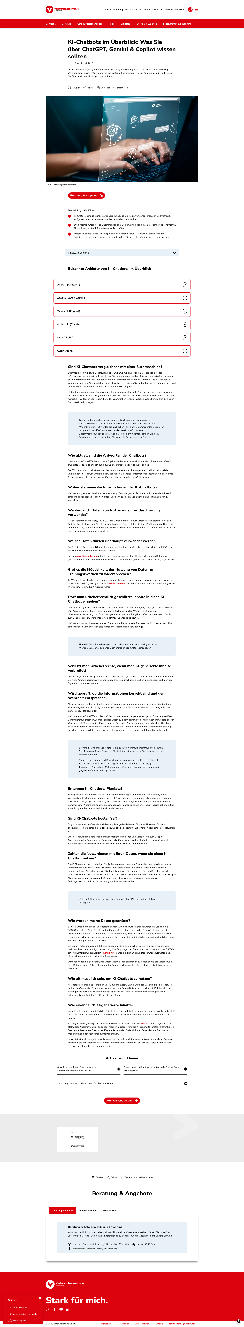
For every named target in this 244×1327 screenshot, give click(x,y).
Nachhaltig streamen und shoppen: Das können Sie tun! (85, 1083)
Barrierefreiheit (142, 1323)
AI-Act (144, 1023)
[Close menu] (40, 1298)
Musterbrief (108, 952)
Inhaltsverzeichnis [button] (78, 252)
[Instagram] (47, 1309)
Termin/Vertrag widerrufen (182, 1323)
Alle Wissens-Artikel (119, 1100)
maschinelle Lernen (87, 556)
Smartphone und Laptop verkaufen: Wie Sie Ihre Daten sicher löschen (152, 1069)
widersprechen (117, 583)
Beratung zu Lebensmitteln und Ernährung (95, 1227)
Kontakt (159, 1323)
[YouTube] (61, 1309)
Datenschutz (123, 1323)
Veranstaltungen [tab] (88, 1210)
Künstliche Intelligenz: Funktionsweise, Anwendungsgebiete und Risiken (76, 1069)
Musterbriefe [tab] (110, 1210)
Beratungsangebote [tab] (62, 1210)
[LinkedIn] (67, 1309)
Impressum (106, 1323)
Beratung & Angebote (84, 195)
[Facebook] (54, 1309)
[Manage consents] (238, 1321)
